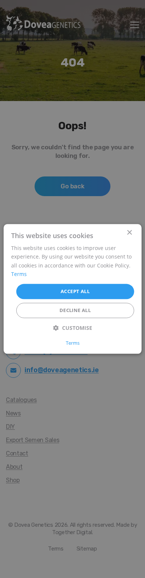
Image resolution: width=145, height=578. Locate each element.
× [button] (129, 233)
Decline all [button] (75, 310)
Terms (19, 273)
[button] (72, 328)
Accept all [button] (75, 291)
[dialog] (73, 289)
